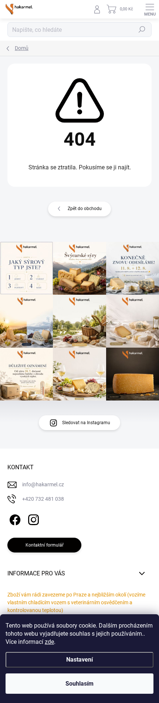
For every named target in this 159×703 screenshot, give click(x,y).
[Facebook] (13, 518)
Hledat (142, 29)
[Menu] (150, 9)
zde (49, 641)
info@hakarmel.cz (43, 484)
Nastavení (79, 659)
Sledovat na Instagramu (86, 422)
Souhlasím (79, 683)
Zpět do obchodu (85, 208)
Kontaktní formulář (45, 545)
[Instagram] (32, 518)
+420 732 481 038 (43, 499)
